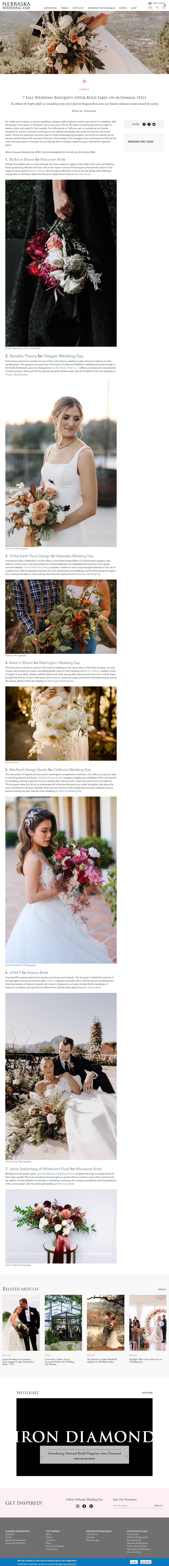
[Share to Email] (154, 124)
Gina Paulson (11, 762)
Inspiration (50, 8)
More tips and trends (84, 1458)
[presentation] (7, 1323)
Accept (134, 1562)
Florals (84, 89)
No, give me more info (65, 1564)
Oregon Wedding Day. (16, 374)
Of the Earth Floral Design (29, 556)
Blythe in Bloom (21, 159)
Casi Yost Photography (16, 548)
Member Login (92, 1540)
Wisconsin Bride (53, 159)
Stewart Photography (15, 655)
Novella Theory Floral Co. (64, 368)
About (48, 1534)
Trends (65, 8)
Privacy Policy (52, 1549)
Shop (134, 8)
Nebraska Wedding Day (75, 556)
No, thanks (145, 1562)
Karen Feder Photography (18, 1265)
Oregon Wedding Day (63, 356)
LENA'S (15, 972)
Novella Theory (23, 356)
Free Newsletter (120, 1505)
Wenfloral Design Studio (28, 769)
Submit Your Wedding (15, 1543)
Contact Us (50, 1540)
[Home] (17, 5)
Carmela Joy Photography (18, 1161)
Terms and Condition (55, 1546)
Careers (49, 1537)
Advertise (90, 1537)
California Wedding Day (72, 769)
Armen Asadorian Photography (20, 965)
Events (123, 8)
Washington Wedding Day (59, 663)
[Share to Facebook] (144, 124)
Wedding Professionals (101, 8)
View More (147, 1392)
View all (162, 1289)
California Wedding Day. (70, 791)
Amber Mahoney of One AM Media (22, 348)
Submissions (91, 1534)
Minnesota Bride (89, 1169)
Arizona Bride (37, 972)
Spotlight (78, 8)
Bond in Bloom (21, 663)
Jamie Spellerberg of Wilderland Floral (39, 1169)
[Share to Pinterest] (149, 124)
